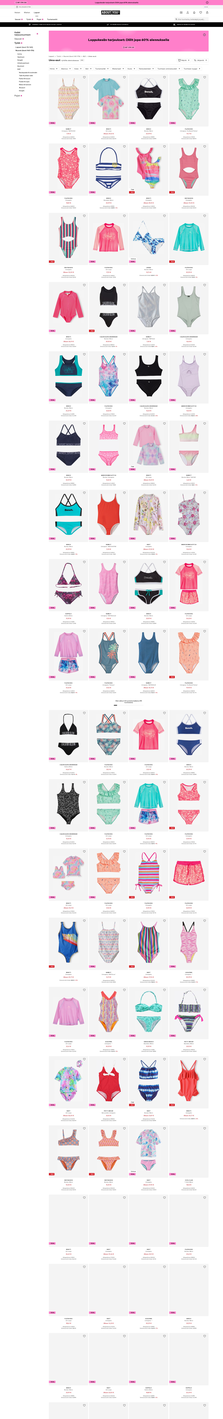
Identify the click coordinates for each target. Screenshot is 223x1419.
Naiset (17, 12)
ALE (84, 56)
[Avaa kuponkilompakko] (181, 12)
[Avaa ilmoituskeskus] (194, 12)
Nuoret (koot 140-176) (72, 56)
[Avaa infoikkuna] (207, 2)
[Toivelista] (200, 12)
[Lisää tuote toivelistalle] (84, 77)
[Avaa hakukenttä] (175, 19)
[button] (184, 60)
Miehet (27, 12)
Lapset (37, 12)
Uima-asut (92, 56)
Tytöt (59, 56)
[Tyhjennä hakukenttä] (207, 19)
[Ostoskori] (207, 12)
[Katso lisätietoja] (68, 140)
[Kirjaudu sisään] (187, 12)
